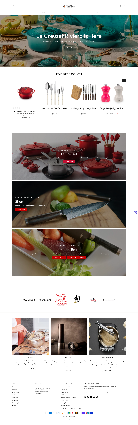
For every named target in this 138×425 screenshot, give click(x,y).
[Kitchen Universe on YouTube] (91, 397)
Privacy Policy (65, 403)
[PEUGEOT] (69, 336)
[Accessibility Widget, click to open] (135, 212)
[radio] (13, 108)
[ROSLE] (30, 336)
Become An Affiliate (66, 387)
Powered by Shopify (69, 418)
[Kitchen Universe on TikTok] (97, 397)
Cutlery (57, 12)
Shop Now (69, 47)
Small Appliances (91, 12)
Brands (103, 12)
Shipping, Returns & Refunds (68, 397)
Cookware (67, 12)
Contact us (64, 389)
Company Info (65, 392)
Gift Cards (64, 395)
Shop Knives (59, 257)
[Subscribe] (107, 392)
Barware (14, 389)
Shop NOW (30, 368)
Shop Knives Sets (76, 257)
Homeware (77, 12)
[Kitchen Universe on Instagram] (85, 397)
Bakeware (36, 12)
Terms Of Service (65, 405)
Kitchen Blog (64, 400)
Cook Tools (46, 12)
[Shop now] (69, 156)
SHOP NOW (69, 370)
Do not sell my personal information (71, 408)
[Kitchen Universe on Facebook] (88, 397)
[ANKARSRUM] (107, 336)
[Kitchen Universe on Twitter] (94, 397)
